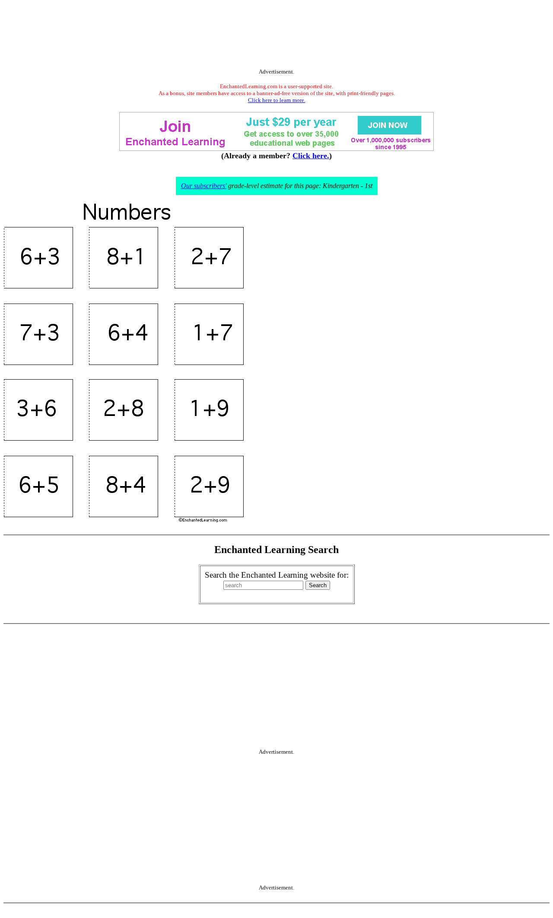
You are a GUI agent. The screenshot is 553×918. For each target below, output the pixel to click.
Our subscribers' (203, 185)
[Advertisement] (276, 35)
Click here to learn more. (276, 100)
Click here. (310, 155)
